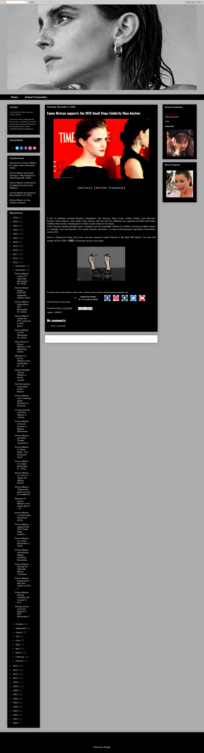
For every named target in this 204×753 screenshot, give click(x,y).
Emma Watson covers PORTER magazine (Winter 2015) (22, 293)
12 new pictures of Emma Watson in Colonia (22, 413)
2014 (15, 666)
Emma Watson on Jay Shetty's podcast (20, 201)
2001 (15, 719)
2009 (15, 686)
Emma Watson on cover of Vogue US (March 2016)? (22, 478)
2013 (15, 670)
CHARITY (58, 312)
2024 (15, 226)
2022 (15, 234)
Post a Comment (58, 326)
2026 (15, 217)
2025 (15, 221)
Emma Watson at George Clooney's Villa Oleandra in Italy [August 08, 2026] (22, 175)
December (21, 266)
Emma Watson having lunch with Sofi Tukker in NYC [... (23, 583)
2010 (15, 682)
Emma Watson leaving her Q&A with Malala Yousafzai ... (22, 569)
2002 (15, 715)
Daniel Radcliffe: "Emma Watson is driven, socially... (22, 375)
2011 (15, 678)
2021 (15, 238)
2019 (15, 246)
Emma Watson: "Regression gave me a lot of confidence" (23, 491)
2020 (15, 242)
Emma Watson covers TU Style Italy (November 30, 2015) (22, 278)
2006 (15, 698)
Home (14, 97)
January (20, 661)
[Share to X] (85, 308)
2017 (15, 254)
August (19, 632)
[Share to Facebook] (88, 308)
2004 (15, 706)
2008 (15, 690)
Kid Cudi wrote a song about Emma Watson (22, 388)
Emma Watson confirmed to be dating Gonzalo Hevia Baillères (23, 185)
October (20, 624)
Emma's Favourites (36, 97)
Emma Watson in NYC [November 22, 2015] (22, 334)
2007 (15, 694)
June (18, 640)
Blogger (107, 747)
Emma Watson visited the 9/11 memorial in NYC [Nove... (23, 321)
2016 (15, 258)
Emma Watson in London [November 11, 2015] (22, 465)
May (18, 644)
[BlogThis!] (82, 308)
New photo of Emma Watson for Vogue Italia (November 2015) (23, 165)
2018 (15, 250)
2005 (15, 702)
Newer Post (53, 339)
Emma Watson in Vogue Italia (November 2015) (22, 516)
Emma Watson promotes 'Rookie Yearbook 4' (22, 439)
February (20, 657)
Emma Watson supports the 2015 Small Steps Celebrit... (22, 529)
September (21, 628)
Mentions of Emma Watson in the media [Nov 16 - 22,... (22, 361)
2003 (15, 711)
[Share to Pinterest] (90, 308)
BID (71, 240)
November (21, 270)
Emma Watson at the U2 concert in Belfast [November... (22, 426)
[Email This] (79, 308)
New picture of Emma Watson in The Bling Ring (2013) (23, 346)
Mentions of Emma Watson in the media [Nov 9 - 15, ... (22, 503)
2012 (15, 674)
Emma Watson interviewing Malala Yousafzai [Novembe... (22, 555)
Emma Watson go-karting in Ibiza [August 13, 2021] (23, 194)
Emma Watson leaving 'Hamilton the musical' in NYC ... (22, 597)
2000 (15, 723)
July (18, 636)
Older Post (149, 339)
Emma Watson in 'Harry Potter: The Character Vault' (22, 452)
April (18, 648)
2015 (15, 262)
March (19, 652)
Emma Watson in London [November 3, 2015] (22, 542)
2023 (15, 230)
